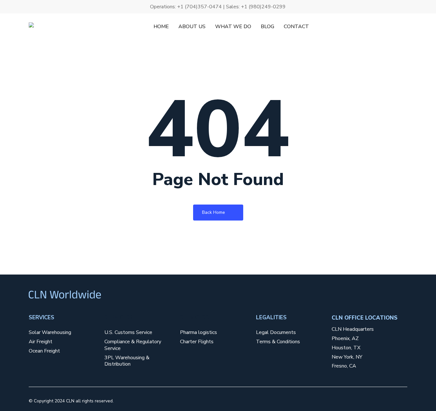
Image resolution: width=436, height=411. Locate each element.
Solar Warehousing (50, 332)
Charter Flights (197, 341)
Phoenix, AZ (345, 338)
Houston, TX (346, 348)
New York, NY (347, 357)
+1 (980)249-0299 (263, 6)
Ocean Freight (44, 351)
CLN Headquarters (353, 329)
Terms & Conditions (278, 341)
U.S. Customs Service (128, 332)
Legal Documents (276, 332)
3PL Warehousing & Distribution (126, 361)
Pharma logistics (198, 332)
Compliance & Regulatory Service (132, 345)
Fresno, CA (344, 366)
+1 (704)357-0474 (199, 6)
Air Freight (40, 341)
